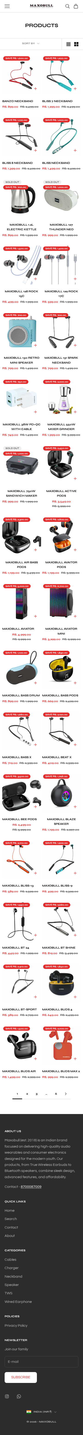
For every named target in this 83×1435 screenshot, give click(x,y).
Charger (12, 1268)
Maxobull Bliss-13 (18, 885)
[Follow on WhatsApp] (19, 1396)
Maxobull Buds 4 (57, 1009)
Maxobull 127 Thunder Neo (61, 227)
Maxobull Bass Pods (60, 695)
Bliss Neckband (56, 163)
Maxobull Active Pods (61, 493)
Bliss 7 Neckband (57, 101)
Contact (11, 1227)
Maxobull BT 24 (15, 947)
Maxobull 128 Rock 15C (21, 294)
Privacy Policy (16, 1325)
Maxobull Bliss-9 (57, 885)
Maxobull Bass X (16, 757)
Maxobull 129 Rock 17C (61, 294)
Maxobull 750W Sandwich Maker (21, 493)
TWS (8, 1293)
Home (10, 1210)
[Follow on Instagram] (7, 1396)
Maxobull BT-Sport (19, 1009)
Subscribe (20, 1377)
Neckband (13, 1276)
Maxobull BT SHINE (58, 947)
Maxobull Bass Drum (21, 695)
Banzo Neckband (17, 101)
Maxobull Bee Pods (19, 819)
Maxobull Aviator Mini (61, 631)
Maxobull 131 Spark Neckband (61, 360)
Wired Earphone (18, 1302)
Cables (10, 1259)
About (10, 1236)
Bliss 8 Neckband (17, 163)
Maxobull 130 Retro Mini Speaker (21, 360)
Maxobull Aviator (18, 628)
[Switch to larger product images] (68, 44)
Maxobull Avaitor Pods (61, 565)
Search (11, 1219)
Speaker (12, 1285)
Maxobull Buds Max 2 (61, 1071)
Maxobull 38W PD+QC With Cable (22, 427)
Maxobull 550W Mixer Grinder (61, 427)
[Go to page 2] (66, 1094)
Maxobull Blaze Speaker (61, 821)
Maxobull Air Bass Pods (22, 565)
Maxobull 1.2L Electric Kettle (21, 227)
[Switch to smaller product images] (76, 44)
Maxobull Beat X (56, 757)
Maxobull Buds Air (19, 1071)
